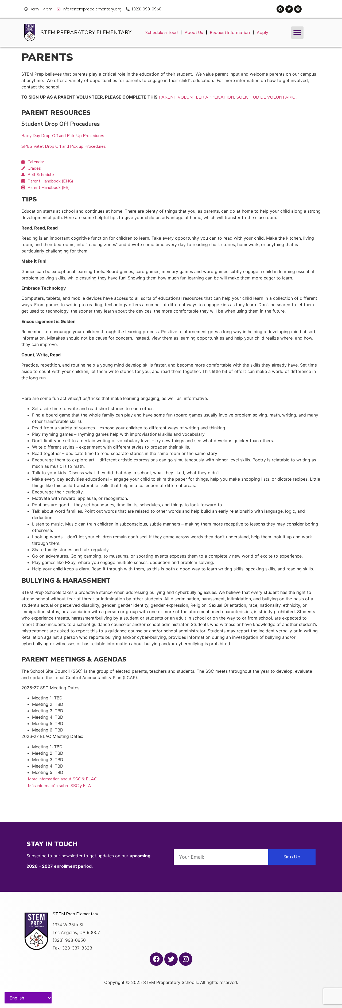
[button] (297, 32)
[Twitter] (289, 9)
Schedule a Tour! (161, 32)
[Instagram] (298, 9)
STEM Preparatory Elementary (86, 32)
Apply (262, 32)
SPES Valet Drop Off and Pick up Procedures (63, 146)
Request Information (230, 32)
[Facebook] (280, 9)
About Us (194, 32)
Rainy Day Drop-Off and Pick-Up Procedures (62, 136)
